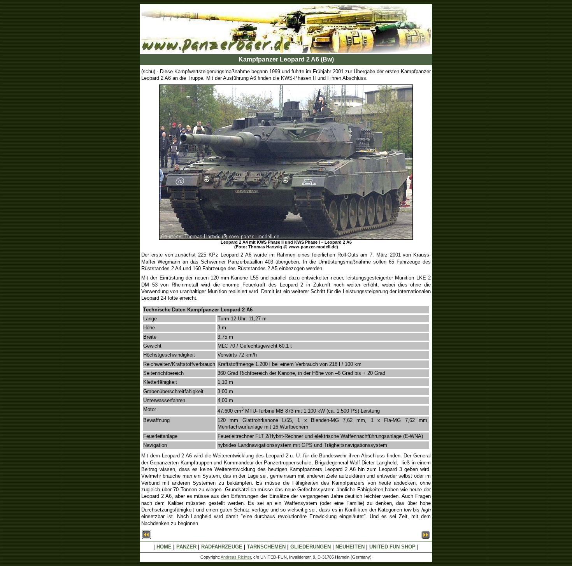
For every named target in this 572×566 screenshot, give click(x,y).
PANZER (186, 547)
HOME (164, 547)
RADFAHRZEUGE (221, 547)
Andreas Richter (236, 557)
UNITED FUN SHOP (392, 547)
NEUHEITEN (350, 547)
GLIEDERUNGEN (310, 547)
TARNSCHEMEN (266, 547)
